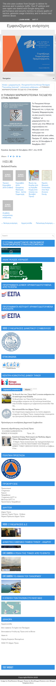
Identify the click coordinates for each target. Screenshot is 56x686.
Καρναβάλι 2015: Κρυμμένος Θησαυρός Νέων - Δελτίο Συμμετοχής (21, 188)
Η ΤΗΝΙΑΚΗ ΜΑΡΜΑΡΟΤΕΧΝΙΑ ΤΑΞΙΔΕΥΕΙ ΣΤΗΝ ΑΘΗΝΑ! (26, 97)
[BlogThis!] (6, 161)
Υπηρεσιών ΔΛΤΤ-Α (8, 497)
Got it (35, 20)
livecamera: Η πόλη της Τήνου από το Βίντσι (18, 632)
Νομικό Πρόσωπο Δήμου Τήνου (13, 516)
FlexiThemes (12, 681)
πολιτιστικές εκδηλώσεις (29, 87)
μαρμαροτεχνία (14, 85)
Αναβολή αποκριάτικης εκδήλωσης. (8, 215)
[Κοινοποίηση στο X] (8, 161)
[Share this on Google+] (14, 156)
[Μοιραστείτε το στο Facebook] (11, 161)
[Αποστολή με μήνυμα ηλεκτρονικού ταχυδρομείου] (3, 161)
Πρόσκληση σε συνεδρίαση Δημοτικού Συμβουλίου (21, 423)
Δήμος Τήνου (6, 512)
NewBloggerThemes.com (40, 681)
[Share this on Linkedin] (19, 156)
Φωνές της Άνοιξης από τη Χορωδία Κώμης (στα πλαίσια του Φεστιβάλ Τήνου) (33, 189)
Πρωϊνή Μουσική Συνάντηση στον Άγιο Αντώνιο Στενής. (46, 188)
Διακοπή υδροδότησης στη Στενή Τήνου (17, 429)
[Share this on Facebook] (8, 156)
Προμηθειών (5, 495)
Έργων (4, 493)
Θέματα (27, 390)
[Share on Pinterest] (17, 156)
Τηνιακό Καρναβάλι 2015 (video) (8, 185)
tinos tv (4, 635)
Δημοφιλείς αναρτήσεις (11, 390)
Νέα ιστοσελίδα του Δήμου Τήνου (25, 409)
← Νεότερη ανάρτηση (9, 223)
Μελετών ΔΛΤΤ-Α (8, 500)
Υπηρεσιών (5, 491)
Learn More (24, 20)
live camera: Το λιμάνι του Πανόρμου (15, 628)
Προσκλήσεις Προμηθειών (11, 502)
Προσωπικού (6, 488)
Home (4, 85)
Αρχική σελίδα (26, 223)
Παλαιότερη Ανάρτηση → (45, 223)
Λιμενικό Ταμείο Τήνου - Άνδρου (13, 514)
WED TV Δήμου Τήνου (10, 643)
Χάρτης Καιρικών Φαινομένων (12, 639)
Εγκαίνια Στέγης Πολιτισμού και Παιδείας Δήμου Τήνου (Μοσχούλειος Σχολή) (31, 438)
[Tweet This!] (10, 156)
